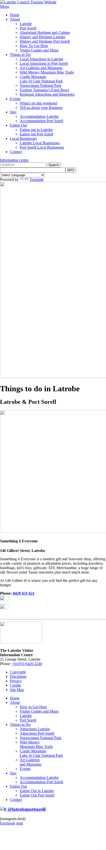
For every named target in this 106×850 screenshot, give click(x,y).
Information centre (14, 160)
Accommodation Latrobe (39, 116)
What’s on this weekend (38, 103)
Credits (15, 685)
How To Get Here (34, 46)
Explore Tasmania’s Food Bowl (44, 90)
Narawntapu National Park (40, 85)
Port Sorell (28, 28)
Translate (37, 179)
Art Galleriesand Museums (30, 762)
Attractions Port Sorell (37, 733)
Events (15, 99)
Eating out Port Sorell (36, 134)
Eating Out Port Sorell (37, 795)
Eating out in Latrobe (36, 130)
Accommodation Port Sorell (41, 121)
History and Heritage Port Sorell (45, 41)
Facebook (7, 823)
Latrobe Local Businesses (40, 143)
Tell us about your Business (41, 107)
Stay (13, 112)
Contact (16, 152)
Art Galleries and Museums (41, 68)
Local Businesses (23, 138)
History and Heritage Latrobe (42, 37)
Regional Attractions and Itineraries (47, 94)
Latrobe (26, 24)
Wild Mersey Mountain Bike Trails (47, 72)
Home (14, 15)
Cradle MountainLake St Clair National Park (41, 79)
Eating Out (18, 125)
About (15, 19)
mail (19, 823)
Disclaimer (18, 676)
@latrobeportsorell (26, 809)
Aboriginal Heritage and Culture (45, 32)
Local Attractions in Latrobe (41, 59)
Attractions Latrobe (35, 729)
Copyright (18, 672)
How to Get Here (33, 707)
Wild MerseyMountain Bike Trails (36, 744)
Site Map (17, 690)
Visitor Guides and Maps (39, 50)
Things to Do (20, 54)
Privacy (16, 681)
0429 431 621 (24, 593)
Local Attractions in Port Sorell (44, 63)
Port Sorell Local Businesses (42, 147)
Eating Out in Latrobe (37, 791)
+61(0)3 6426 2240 (27, 664)
